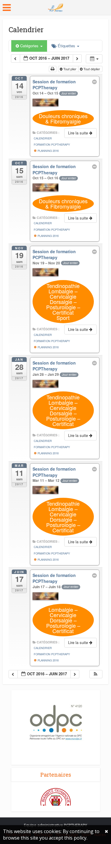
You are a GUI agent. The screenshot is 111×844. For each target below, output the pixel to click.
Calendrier (43, 138)
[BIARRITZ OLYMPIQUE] (55, 802)
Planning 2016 (48, 151)
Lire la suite (78, 133)
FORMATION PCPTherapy (52, 144)
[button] (96, 674)
